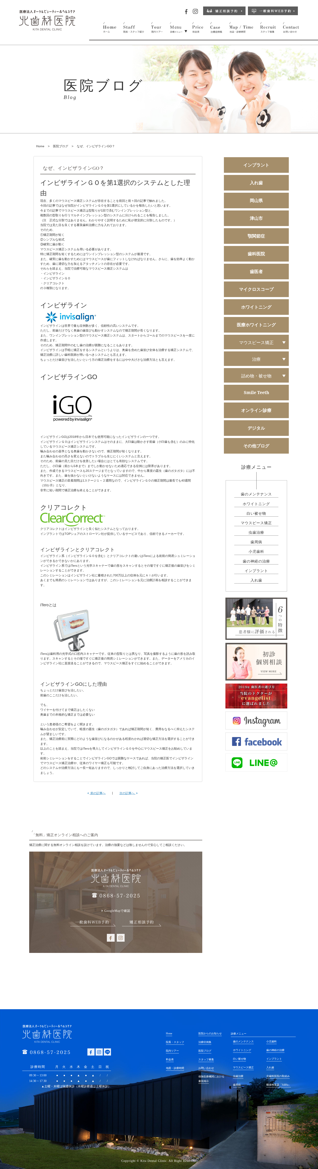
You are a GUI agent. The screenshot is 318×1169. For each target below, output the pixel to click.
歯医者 (256, 271)
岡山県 (256, 200)
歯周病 (256, 542)
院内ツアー (172, 1050)
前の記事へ (98, 793)
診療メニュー (238, 1033)
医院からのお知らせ (210, 1033)
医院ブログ (60, 146)
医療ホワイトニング (256, 325)
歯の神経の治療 (256, 561)
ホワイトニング (256, 307)
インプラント (256, 165)
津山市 (256, 218)
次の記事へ (127, 793)
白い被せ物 (256, 513)
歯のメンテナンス (256, 494)
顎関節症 (256, 236)
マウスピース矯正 (256, 523)
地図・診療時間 (175, 1068)
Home (40, 146)
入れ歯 (256, 183)
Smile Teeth (256, 392)
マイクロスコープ (256, 289)
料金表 (170, 1059)
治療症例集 (204, 1042)
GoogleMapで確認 (117, 910)
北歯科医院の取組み (278, 1076)
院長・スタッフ (175, 1042)
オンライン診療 (256, 410)
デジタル (256, 428)
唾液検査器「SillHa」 (278, 1084)
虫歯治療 (256, 532)
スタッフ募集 (206, 1059)
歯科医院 (256, 254)
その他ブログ (256, 446)
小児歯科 (256, 552)
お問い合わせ (206, 1068)
